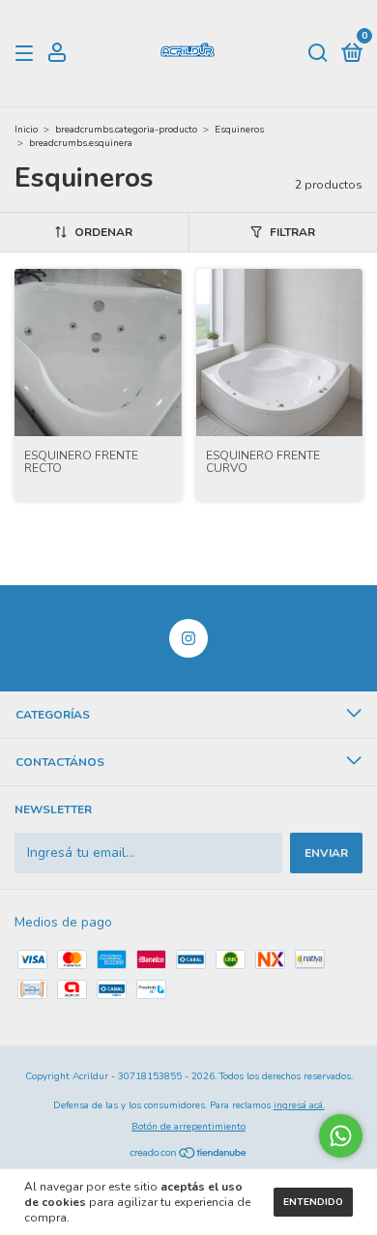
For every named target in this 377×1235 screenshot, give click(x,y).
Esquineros (239, 129)
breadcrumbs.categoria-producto (126, 129)
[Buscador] (318, 54)
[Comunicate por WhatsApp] (340, 1136)
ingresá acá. (299, 1105)
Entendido (313, 1202)
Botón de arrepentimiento (188, 1126)
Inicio (26, 129)
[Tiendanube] (189, 1155)
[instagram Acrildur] (188, 638)
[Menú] (27, 54)
